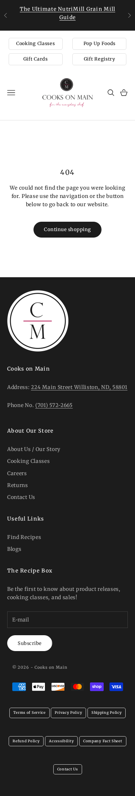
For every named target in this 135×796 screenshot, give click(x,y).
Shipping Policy (106, 712)
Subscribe (30, 643)
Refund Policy (26, 741)
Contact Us (21, 497)
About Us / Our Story (33, 449)
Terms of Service (29, 712)
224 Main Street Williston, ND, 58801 (79, 387)
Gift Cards (35, 59)
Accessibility (61, 741)
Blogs (14, 549)
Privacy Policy (68, 712)
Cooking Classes (35, 43)
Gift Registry (99, 59)
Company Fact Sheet (102, 741)
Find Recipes (24, 537)
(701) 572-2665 (54, 405)
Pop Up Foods (100, 43)
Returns (17, 485)
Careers (17, 473)
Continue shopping (67, 229)
